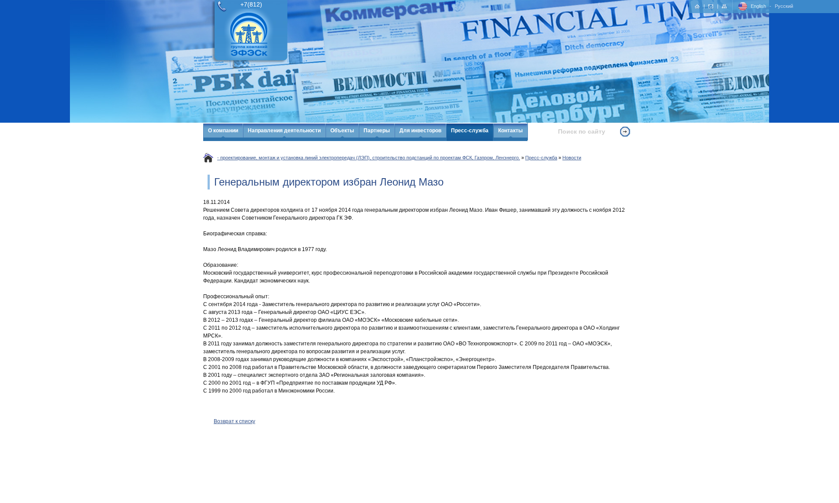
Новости (571, 157)
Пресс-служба (470, 130)
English (758, 6)
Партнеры (377, 130)
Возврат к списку (234, 421)
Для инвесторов (420, 130)
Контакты (510, 130)
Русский (784, 6)
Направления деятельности (284, 130)
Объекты (342, 130)
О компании (223, 130)
